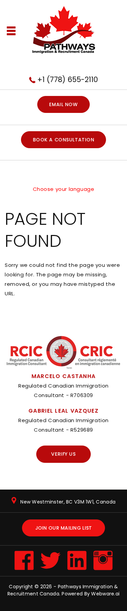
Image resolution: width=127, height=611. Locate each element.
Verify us (63, 454)
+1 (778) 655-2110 (67, 79)
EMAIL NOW (63, 104)
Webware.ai (105, 593)
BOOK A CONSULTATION (63, 139)
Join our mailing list (63, 528)
